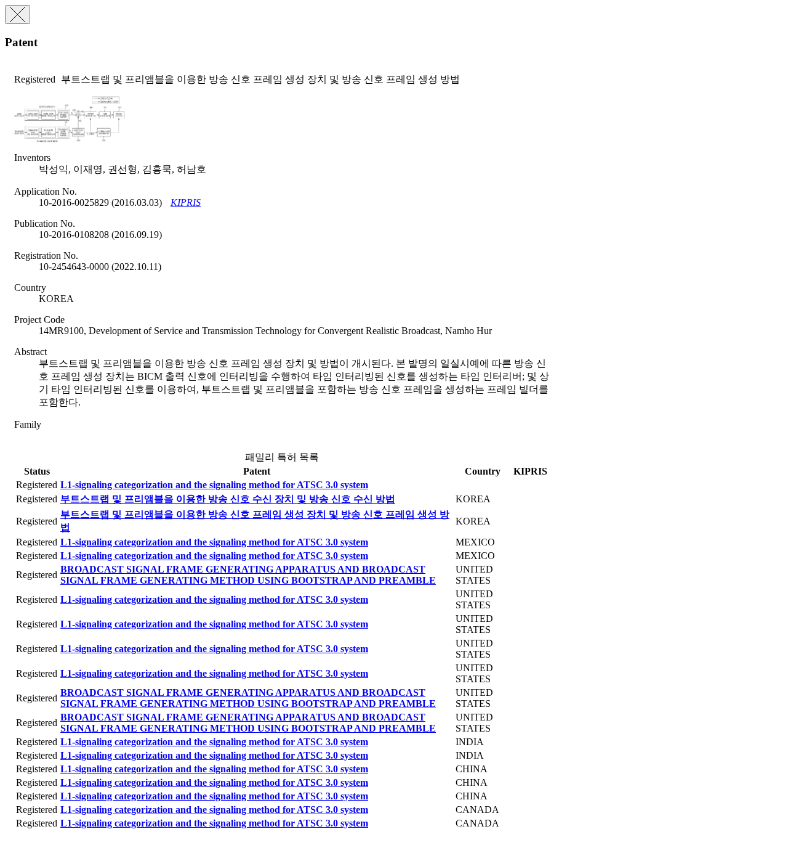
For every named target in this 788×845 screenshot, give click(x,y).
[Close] (17, 14)
